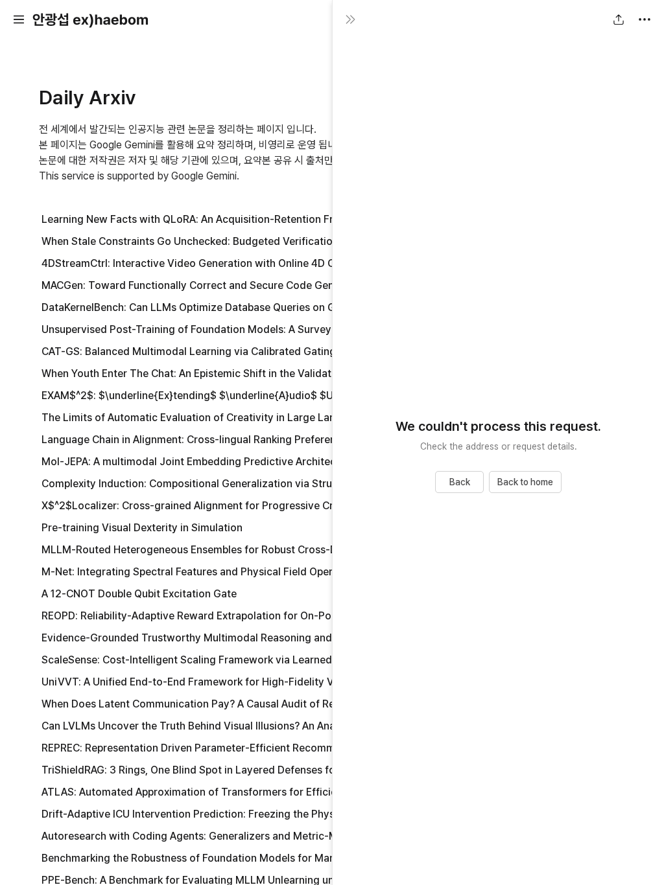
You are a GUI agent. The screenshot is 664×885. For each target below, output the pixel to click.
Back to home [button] (525, 482)
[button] (19, 19)
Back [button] (459, 482)
